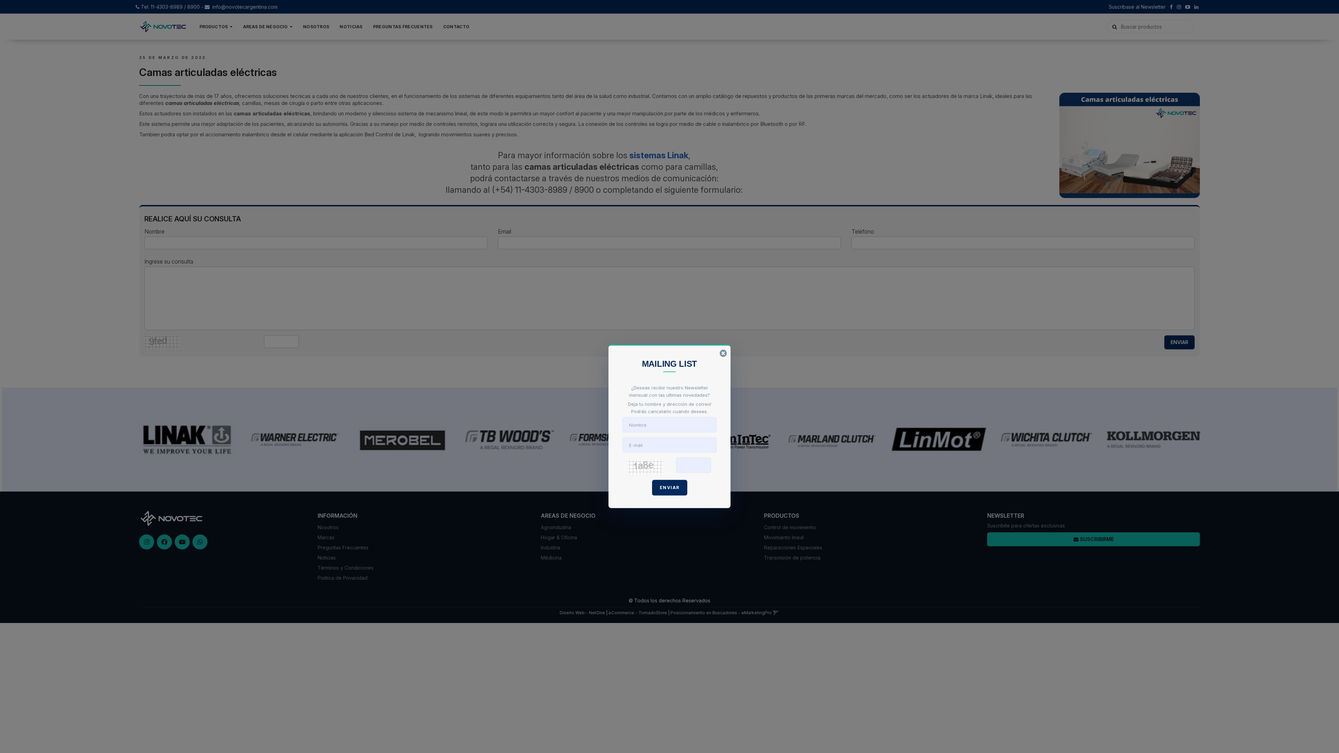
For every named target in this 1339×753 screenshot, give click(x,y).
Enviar (670, 487)
